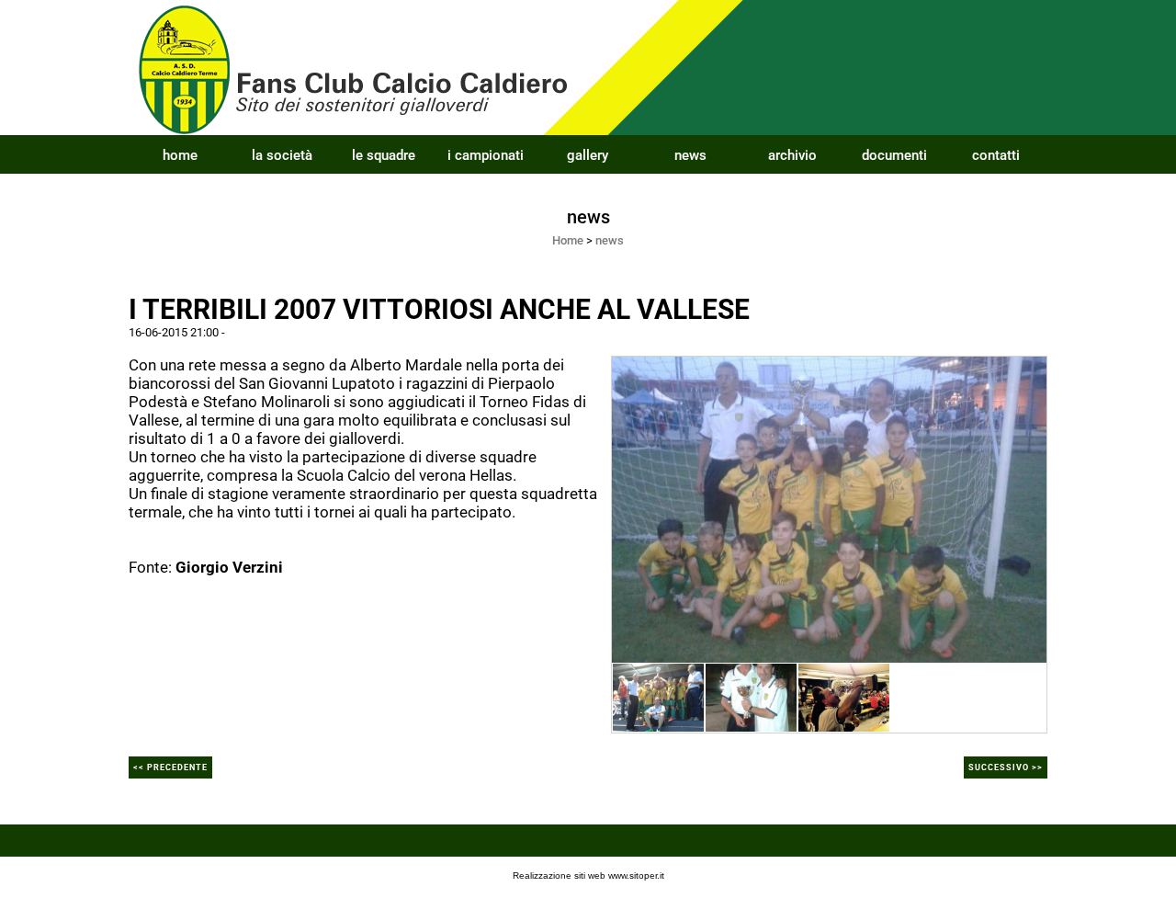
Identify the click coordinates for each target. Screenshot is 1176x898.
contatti (996, 155)
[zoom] (829, 508)
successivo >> (1005, 767)
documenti (894, 155)
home (180, 155)
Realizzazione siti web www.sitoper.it (588, 875)
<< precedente (170, 767)
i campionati (485, 155)
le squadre (383, 155)
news (690, 155)
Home (567, 240)
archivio (792, 155)
